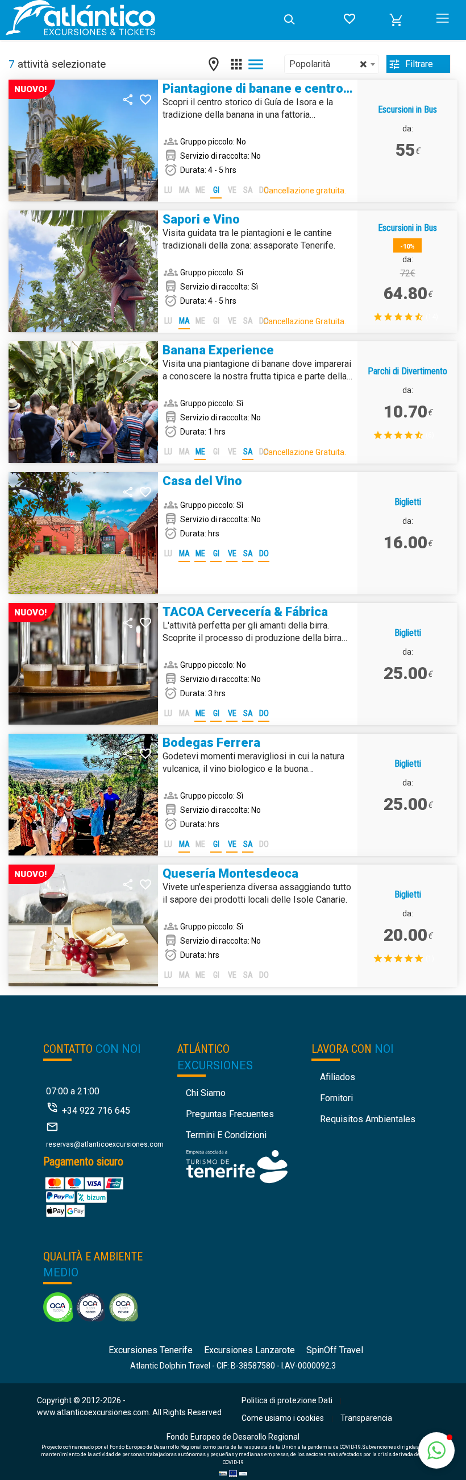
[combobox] (331, 64)
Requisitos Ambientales (367, 1119)
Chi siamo (206, 1093)
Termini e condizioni (226, 1135)
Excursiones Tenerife (151, 1350)
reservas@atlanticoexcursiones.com (105, 1144)
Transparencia (366, 1418)
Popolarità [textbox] (328, 64)
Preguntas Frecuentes (230, 1114)
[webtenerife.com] (237, 1165)
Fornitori (336, 1098)
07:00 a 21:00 (72, 1091)
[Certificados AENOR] (90, 1306)
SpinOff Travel (334, 1350)
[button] (396, 20)
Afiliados (337, 1077)
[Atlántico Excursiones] (140, 20)
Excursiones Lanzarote (249, 1350)
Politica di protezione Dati (287, 1400)
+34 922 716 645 (96, 1110)
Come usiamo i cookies (283, 1418)
